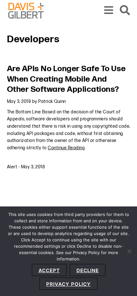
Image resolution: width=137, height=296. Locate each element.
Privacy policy (68, 284)
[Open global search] (125, 10)
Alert (12, 167)
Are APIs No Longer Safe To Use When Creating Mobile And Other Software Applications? (66, 79)
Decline (87, 270)
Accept (49, 270)
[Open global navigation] (108, 10)
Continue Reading (66, 148)
